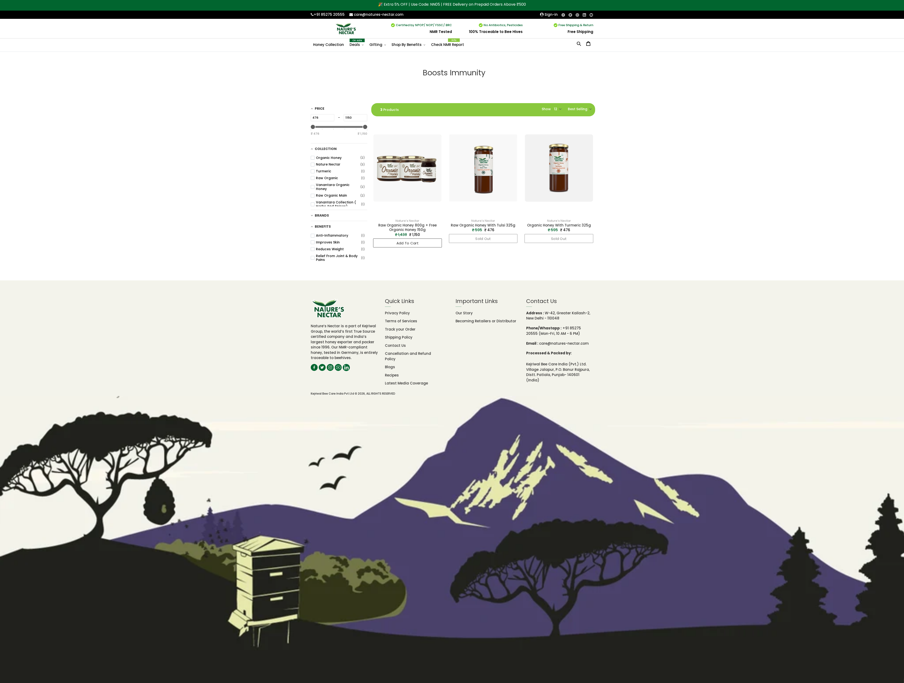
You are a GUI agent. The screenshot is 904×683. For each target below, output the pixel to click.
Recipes (392, 375)
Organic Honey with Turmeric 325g (559, 225)
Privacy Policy (397, 313)
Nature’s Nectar (407, 220)
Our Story (464, 313)
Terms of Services (401, 321)
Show (546, 109)
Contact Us (395, 345)
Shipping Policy (398, 337)
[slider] (312, 126)
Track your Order (400, 329)
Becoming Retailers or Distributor (486, 321)
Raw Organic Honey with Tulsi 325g (483, 225)
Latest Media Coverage (406, 383)
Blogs (390, 366)
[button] (579, 109)
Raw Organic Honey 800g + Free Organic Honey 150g (407, 227)
